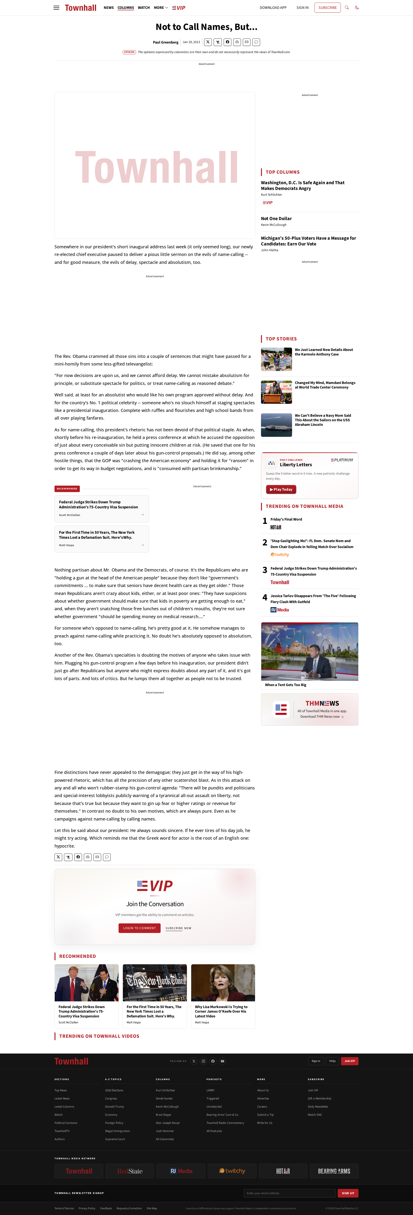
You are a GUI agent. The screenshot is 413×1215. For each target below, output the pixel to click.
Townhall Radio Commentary (225, 1123)
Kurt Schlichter (165, 1090)
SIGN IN (303, 7)
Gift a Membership (319, 1098)
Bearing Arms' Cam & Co (222, 1115)
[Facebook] (213, 1061)
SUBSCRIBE (328, 7)
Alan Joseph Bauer (168, 1123)
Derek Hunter (164, 1098)
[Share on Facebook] (227, 42)
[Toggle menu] (56, 7)
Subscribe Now (178, 928)
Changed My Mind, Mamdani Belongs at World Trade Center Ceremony (325, 385)
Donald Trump (114, 1106)
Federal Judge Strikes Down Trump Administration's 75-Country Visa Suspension (82, 1011)
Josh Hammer (165, 1131)
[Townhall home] (71, 1061)
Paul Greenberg (166, 42)
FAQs (332, 1061)
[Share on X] (208, 42)
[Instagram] (203, 1061)
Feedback (106, 1208)
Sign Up (348, 1193)
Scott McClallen (68, 1022)
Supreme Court (115, 1139)
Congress (111, 1098)
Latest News (62, 1098)
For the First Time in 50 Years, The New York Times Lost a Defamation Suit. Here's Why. (154, 1011)
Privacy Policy (87, 1208)
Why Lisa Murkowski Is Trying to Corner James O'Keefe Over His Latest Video (221, 1011)
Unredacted (214, 1106)
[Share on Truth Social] (218, 42)
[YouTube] (222, 1061)
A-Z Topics (113, 1079)
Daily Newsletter (318, 1106)
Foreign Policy (114, 1123)
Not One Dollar (276, 218)
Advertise (263, 1098)
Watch (58, 1115)
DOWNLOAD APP (273, 7)
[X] (194, 1061)
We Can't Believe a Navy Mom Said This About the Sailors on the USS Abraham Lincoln (323, 420)
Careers (262, 1106)
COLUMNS (126, 7)
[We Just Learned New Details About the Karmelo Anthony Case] (276, 359)
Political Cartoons (65, 1123)
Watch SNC (315, 1115)
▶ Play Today (281, 489)
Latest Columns (64, 1106)
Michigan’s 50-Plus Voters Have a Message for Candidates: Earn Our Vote (308, 241)
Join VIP (350, 1061)
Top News (60, 1090)
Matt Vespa (134, 1022)
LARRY (210, 1090)
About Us (263, 1090)
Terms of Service (64, 1208)
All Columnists (165, 1139)
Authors (59, 1139)
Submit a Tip (265, 1115)
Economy (111, 1115)
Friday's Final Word (286, 519)
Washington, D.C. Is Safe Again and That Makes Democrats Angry (303, 185)
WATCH (144, 7)
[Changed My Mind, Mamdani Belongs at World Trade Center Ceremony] (276, 392)
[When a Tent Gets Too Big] (309, 651)
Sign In (316, 1061)
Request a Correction (129, 1208)
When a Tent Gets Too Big (285, 685)
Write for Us (264, 1123)
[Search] (347, 8)
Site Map (152, 1208)
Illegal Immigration (117, 1131)
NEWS (109, 7)
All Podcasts (214, 1131)
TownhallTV (62, 1131)
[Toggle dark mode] (357, 8)
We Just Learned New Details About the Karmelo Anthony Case (324, 352)
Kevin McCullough (167, 1106)
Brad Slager (163, 1115)
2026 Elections (114, 1090)
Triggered (212, 1098)
